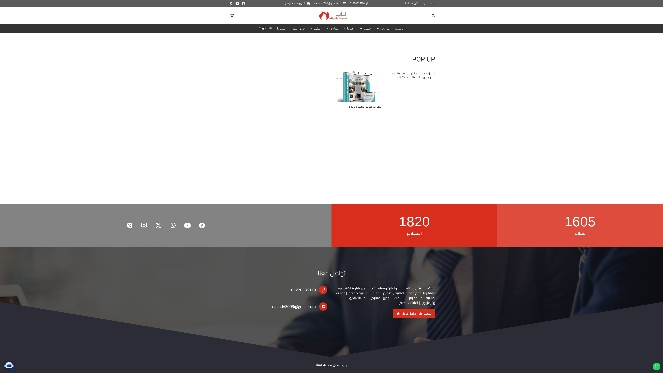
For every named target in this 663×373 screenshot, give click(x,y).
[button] (433, 15)
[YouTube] (237, 3)
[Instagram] (144, 225)
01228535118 (303, 290)
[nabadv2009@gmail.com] (321, 306)
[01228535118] (321, 290)
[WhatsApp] (231, 3)
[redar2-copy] (332, 15)
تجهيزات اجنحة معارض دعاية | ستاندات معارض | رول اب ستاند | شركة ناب (413, 75)
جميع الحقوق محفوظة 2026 (332, 365)
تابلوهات (353, 288)
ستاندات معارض (373, 288)
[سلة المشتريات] (232, 15)
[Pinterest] (129, 225)
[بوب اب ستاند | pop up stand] (358, 86)
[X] (158, 225)
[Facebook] (243, 3)
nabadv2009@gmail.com (294, 306)
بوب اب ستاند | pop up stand (365, 106)
